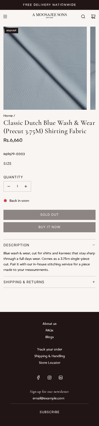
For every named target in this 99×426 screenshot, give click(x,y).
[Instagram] (49, 378)
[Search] (83, 16)
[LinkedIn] (60, 378)
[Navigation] (5, 16)
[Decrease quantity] (9, 186)
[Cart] (93, 16)
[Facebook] (38, 378)
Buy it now (49, 227)
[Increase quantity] (26, 186)
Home (8, 116)
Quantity (13, 177)
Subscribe (49, 412)
